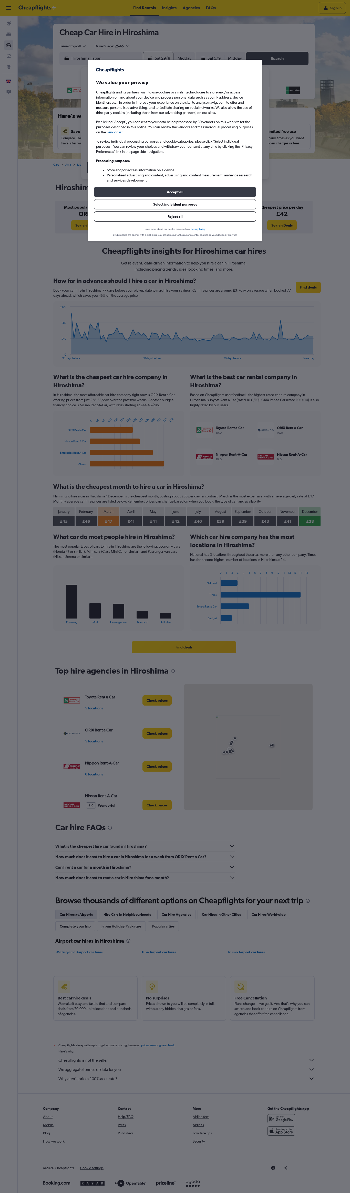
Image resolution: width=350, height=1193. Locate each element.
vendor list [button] (114, 132)
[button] (175, 192)
